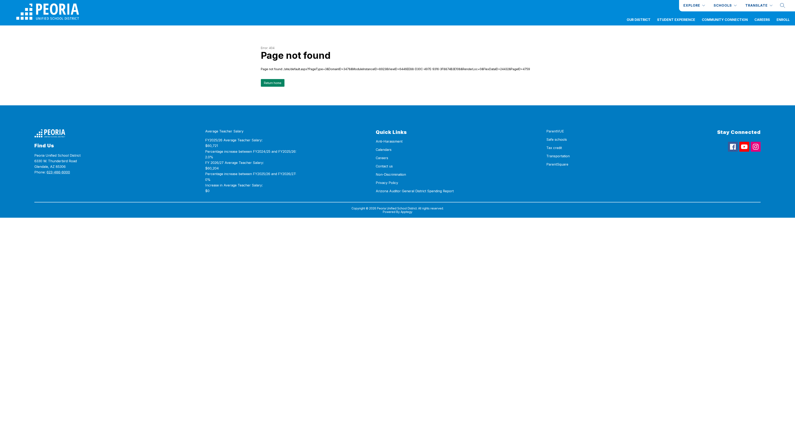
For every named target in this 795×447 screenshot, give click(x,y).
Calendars (383, 150)
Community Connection (725, 20)
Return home (272, 83)
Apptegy (406, 212)
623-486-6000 (58, 172)
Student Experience (676, 20)
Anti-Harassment (389, 141)
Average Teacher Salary (224, 131)
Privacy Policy (387, 183)
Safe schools (556, 139)
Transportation (558, 156)
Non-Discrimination (391, 174)
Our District (638, 20)
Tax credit (554, 148)
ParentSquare (557, 164)
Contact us (384, 166)
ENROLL (783, 20)
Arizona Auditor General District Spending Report (415, 191)
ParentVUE (555, 131)
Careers (762, 20)
